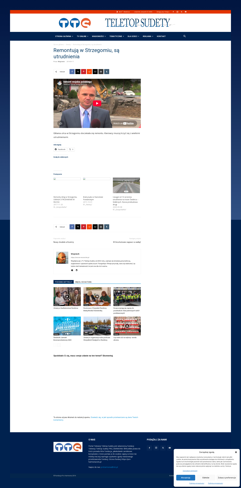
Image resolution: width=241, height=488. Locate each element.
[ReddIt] (89, 71)
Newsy (68, 44)
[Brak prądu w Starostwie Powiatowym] (96, 185)
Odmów (205, 477)
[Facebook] (173, 12)
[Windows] (73, 270)
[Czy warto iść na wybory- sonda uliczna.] (127, 326)
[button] (236, 452)
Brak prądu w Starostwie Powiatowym (93, 198)
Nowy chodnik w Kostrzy (63, 242)
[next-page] (59, 345)
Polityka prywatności (196, 483)
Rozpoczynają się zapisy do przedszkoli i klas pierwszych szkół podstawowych (126, 310)
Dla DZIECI (132, 36)
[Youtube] (186, 12)
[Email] (95, 71)
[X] (181, 12)
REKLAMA (147, 36)
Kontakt (172, 476)
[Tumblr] (106, 71)
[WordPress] (77, 270)
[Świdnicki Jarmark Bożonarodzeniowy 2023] (67, 326)
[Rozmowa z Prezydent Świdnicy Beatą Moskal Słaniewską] (97, 296)
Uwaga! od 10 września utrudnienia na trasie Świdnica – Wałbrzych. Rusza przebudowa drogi (125, 201)
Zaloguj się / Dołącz (163, 12)
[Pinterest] (83, 71)
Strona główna (63, 36)
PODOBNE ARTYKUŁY (63, 282)
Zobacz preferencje (227, 477)
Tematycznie (115, 36)
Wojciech (61, 61)
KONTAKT (161, 36)
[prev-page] (55, 345)
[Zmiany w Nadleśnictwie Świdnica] (67, 296)
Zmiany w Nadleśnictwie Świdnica (65, 308)
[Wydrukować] (100, 71)
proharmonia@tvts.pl (109, 467)
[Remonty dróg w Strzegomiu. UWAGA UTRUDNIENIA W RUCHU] (67, 185)
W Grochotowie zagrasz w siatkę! (127, 242)
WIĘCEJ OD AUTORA (83, 282)
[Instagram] (177, 12)
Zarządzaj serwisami (190, 471)
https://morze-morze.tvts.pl (80, 257)
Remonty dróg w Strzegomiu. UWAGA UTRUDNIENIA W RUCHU (65, 199)
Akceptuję (185, 477)
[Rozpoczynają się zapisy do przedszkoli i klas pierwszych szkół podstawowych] (127, 296)
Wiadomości (98, 36)
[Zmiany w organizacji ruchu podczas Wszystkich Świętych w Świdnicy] (97, 326)
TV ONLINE (81, 36)
